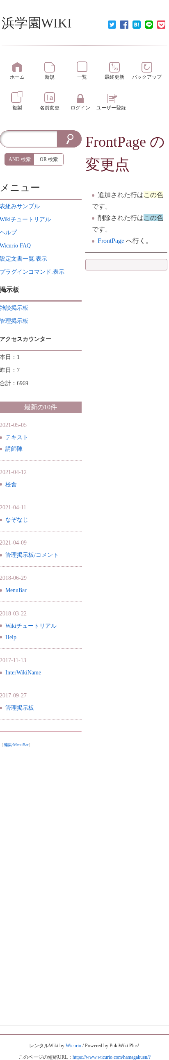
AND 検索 (20, 159)
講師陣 (14, 449)
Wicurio (73, 1046)
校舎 (11, 484)
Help (10, 637)
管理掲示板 (19, 708)
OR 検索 (49, 159)
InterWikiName (23, 673)
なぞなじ (16, 520)
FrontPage (115, 142)
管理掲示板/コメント (32, 555)
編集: (16, 744)
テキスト (16, 437)
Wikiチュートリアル (31, 626)
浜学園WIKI (37, 23)
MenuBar (16, 590)
